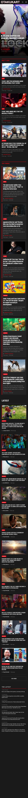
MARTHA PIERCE (8, 312)
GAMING (4, 140)
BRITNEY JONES (8, 235)
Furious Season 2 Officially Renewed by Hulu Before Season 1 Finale (13, 533)
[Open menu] (26, 2)
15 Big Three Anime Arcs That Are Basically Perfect (12, 112)
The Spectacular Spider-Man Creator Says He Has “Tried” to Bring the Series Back (13, 187)
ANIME (5, 218)
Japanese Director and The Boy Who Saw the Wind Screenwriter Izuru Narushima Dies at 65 (13, 224)
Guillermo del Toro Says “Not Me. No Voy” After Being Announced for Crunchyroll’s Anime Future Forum (13, 262)
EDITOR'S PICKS (5, 663)
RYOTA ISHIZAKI (6, 49)
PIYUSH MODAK (6, 89)
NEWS (5, 181)
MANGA (3, 32)
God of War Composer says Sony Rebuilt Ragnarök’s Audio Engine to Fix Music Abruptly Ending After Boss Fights (14, 380)
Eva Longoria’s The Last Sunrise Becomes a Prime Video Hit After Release (14, 587)
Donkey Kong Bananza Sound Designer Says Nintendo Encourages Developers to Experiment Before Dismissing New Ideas (12, 340)
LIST (3, 78)
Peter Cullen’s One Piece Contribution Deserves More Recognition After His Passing (12, 668)
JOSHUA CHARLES (9, 198)
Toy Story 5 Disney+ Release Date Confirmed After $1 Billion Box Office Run (13, 453)
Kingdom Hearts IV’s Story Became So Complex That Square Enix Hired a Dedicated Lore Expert (12, 560)
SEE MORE (14, 679)
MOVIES (4, 450)
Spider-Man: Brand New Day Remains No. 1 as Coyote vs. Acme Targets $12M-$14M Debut (14, 480)
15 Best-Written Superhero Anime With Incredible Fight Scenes (12, 82)
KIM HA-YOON (8, 274)
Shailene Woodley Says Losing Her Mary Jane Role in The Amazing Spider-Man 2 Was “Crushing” (13, 640)
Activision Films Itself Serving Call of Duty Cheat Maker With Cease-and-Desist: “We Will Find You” (14, 145)
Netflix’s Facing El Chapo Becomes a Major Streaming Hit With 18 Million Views (13, 613)
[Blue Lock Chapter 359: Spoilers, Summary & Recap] (14, 30)
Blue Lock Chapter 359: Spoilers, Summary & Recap (12, 37)
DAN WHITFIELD (7, 154)
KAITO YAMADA (8, 391)
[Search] (22, 2)
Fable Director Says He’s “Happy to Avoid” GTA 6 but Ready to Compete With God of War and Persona (14, 506)
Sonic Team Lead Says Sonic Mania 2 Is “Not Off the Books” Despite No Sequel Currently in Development (14, 301)
